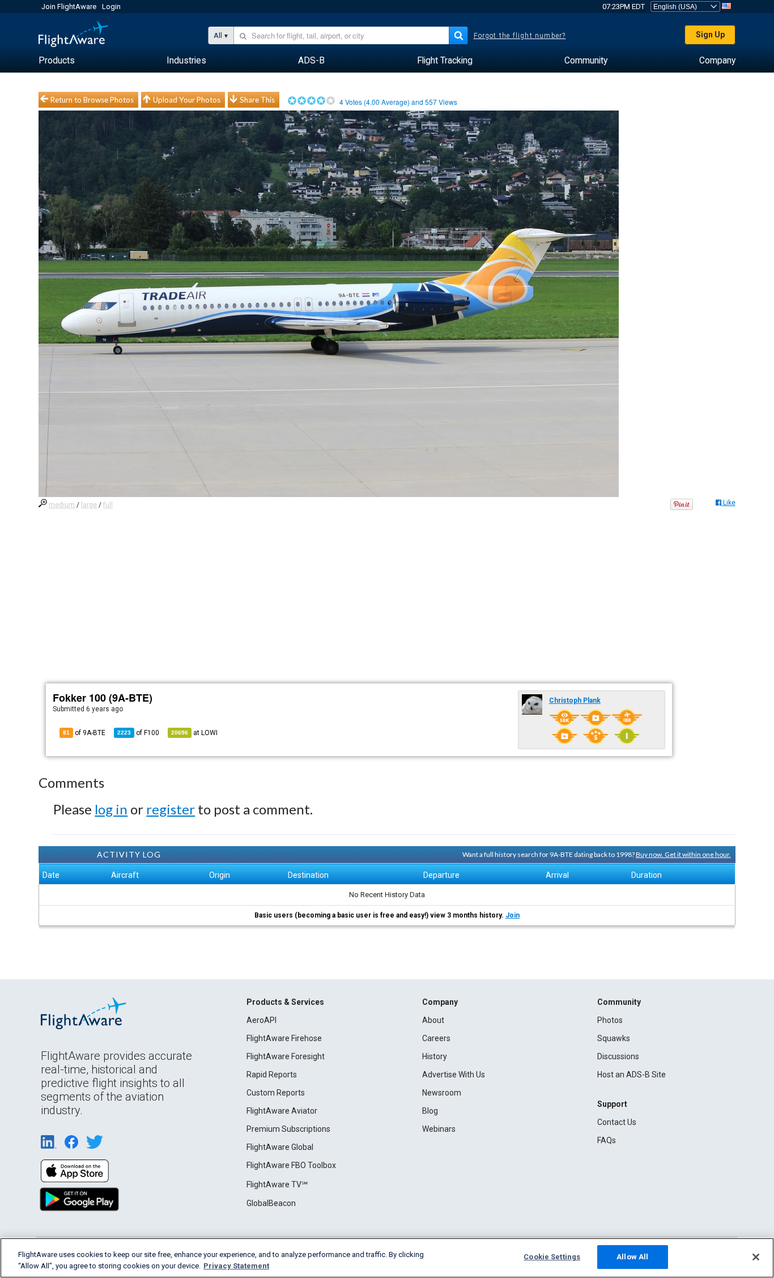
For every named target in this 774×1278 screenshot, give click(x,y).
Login (111, 6)
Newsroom (441, 1092)
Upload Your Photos (186, 99)
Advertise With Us (453, 1074)
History (434, 1056)
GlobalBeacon (271, 1203)
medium (62, 505)
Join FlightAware (68, 6)
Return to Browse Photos (92, 99)
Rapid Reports (271, 1074)
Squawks (613, 1038)
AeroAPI (261, 1020)
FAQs (606, 1140)
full (108, 505)
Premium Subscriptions (288, 1128)
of (138, 733)
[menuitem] (57, 61)
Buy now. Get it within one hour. (683, 854)
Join (512, 915)
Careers (436, 1038)
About (433, 1020)
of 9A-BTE (84, 733)
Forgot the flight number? (520, 36)
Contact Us (616, 1122)
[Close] (755, 1257)
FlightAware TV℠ (277, 1184)
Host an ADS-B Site (631, 1074)
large (89, 505)
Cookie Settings (552, 1256)
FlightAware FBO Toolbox (291, 1165)
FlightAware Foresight (285, 1056)
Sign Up (710, 34)
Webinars (439, 1128)
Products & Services (285, 1002)
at (194, 733)
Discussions (618, 1056)
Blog (430, 1110)
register (170, 809)
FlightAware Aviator (281, 1110)
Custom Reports (275, 1092)
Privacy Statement (236, 1266)
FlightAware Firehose (284, 1038)
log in (111, 809)
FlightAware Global (279, 1147)
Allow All (632, 1256)
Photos (610, 1020)
